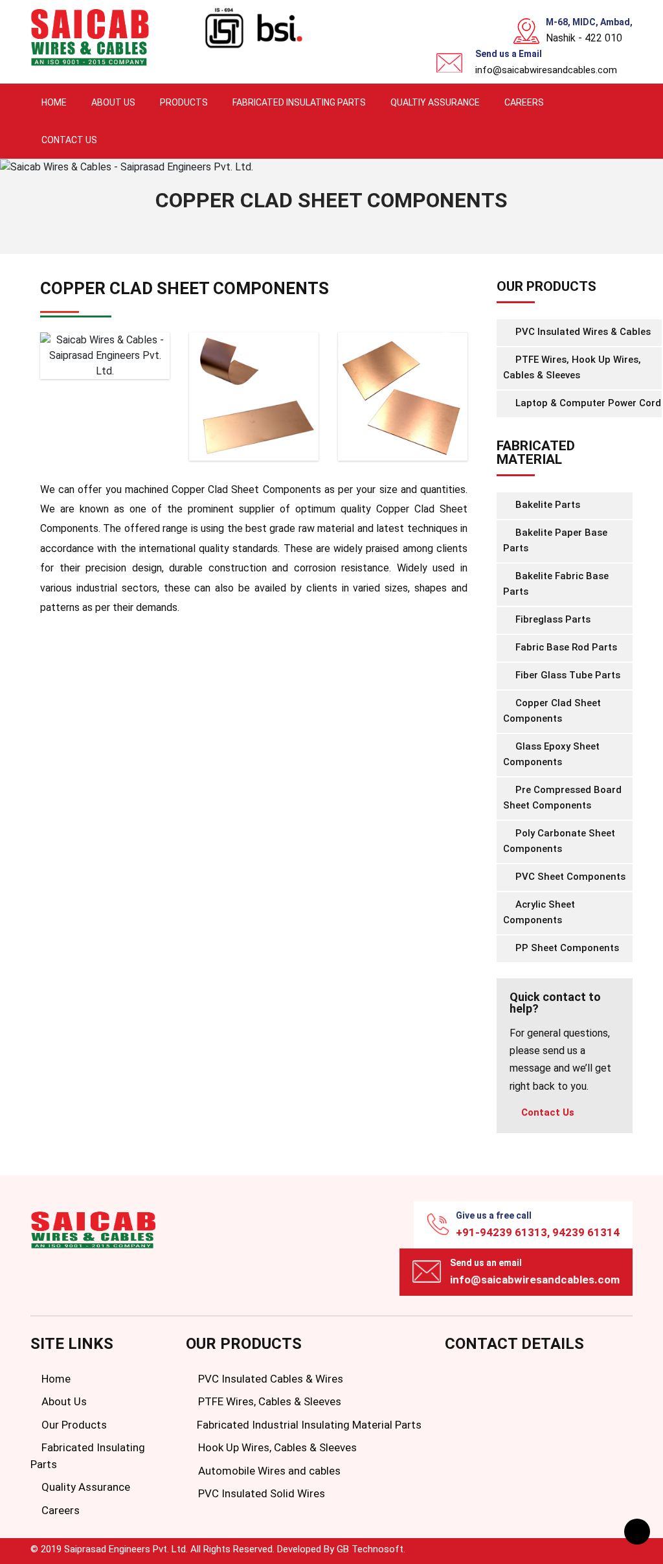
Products (184, 102)
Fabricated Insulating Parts (299, 102)
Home (54, 102)
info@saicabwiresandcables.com (546, 70)
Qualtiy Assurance (435, 102)
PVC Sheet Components (569, 876)
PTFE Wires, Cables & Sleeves (268, 1401)
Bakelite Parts (546, 505)
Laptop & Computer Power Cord (587, 403)
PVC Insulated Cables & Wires (269, 1378)
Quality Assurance (84, 1486)
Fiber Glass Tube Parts (566, 675)
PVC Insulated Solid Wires (260, 1493)
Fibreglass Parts (551, 619)
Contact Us (69, 140)
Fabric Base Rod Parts (565, 647)
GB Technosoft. (371, 1549)
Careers (524, 102)
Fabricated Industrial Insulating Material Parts (307, 1424)
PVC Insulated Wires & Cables (582, 332)
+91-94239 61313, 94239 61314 (538, 1232)
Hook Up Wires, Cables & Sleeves (276, 1447)
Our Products (73, 1424)
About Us (113, 102)
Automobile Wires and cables (268, 1470)
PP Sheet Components (566, 948)
